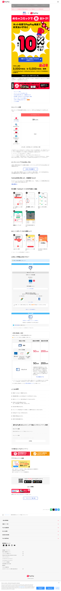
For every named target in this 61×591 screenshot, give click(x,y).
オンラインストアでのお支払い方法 (20, 93)
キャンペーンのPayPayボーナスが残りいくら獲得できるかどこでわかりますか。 (28, 409)
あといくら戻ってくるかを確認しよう (21, 98)
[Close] (59, 582)
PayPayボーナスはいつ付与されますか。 (20, 412)
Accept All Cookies (40, 588)
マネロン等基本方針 (5, 567)
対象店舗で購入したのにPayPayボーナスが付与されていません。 (25, 396)
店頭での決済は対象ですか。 (18, 419)
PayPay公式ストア (22, 494)
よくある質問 (16, 101)
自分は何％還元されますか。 (18, 406)
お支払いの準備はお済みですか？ (20, 99)
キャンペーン (7, 514)
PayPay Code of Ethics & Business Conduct (9, 555)
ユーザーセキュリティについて (7, 560)
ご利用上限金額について (29, 383)
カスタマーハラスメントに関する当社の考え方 (9, 568)
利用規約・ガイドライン (6, 550)
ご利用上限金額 (16, 325)
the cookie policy (21, 586)
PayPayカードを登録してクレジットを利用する (30, 320)
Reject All (50, 588)
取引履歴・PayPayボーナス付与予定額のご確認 (23, 96)
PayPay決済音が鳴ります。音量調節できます (22, 94)
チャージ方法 (16, 121)
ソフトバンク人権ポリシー (6, 553)
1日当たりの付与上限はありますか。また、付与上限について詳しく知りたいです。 (21, 403)
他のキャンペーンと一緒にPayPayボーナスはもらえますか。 (24, 399)
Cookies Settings (57, 588)
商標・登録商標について (6, 551)
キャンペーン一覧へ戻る (30, 498)
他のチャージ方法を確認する (30, 309)
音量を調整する (14, 184)
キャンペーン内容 (17, 91)
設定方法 (30, 283)
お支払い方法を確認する (30, 169)
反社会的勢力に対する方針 (6, 563)
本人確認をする (40, 376)
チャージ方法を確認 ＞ (30, 288)
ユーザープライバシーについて (7, 558)
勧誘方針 (3, 565)
